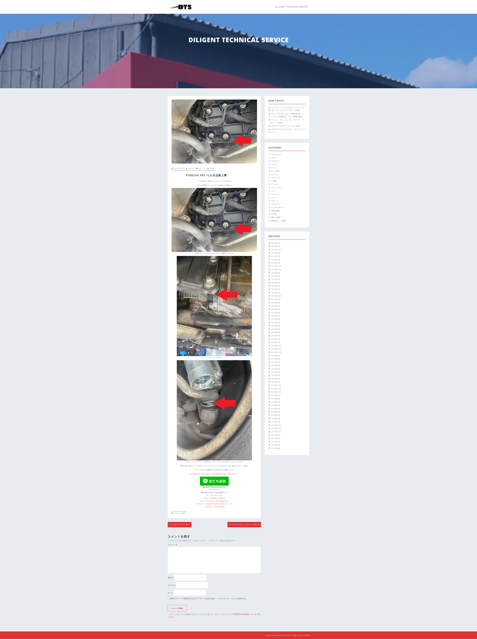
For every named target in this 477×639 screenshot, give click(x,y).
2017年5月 (275, 448)
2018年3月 (275, 415)
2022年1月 (275, 316)
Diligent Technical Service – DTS (219, 504)
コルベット (275, 178)
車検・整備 (210, 168)
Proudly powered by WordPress (278, 635)
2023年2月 (275, 289)
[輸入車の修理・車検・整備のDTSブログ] (181, 7)
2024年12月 (276, 250)
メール (171, 585)
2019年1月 (275, 382)
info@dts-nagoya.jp (217, 498)
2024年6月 (275, 260)
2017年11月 (276, 428)
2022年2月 (275, 313)
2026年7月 (275, 243)
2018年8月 (275, 399)
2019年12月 (276, 346)
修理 (183, 513)
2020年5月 (275, 329)
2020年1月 (275, 342)
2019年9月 (275, 356)
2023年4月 (275, 283)
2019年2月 (275, 379)
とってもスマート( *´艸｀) (179, 525)
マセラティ (275, 204)
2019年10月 (276, 352)
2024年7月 (275, 256)
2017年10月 (276, 432)
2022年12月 (276, 296)
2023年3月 (275, 286)
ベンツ (274, 197)
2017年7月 (275, 442)
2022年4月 (275, 306)
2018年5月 (275, 409)
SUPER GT (275, 161)
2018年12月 (276, 385)
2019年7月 (275, 362)
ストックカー (276, 188)
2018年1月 (275, 422)
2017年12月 (276, 425)
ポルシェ (201, 168)
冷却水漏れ (275, 211)
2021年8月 (275, 319)
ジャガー (274, 184)
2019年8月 (275, 359)
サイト (170, 593)
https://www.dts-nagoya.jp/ (216, 501)
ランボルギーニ (277, 207)
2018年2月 (275, 419)
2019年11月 (276, 349)
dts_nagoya (219, 507)
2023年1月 (275, 293)
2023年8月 (275, 273)
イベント (274, 168)
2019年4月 (275, 372)
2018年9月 (275, 395)
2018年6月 (275, 405)
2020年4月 (275, 333)
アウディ (274, 164)
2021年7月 (275, 323)
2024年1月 (275, 263)
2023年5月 (275, 280)
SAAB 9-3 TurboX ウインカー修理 (285, 126)
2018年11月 (276, 389)
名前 (171, 578)
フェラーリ (275, 194)
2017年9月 (275, 435)
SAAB (273, 158)
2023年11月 (276, 266)
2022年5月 (275, 303)
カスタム (274, 174)
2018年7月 (275, 402)
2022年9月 (275, 299)
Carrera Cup (276, 155)
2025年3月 (275, 246)
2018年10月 (276, 392)
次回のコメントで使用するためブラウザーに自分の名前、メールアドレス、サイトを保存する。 (208, 599)
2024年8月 (275, 253)
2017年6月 (275, 445)
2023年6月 (275, 276)
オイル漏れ (275, 171)
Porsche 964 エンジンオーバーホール (244, 525)
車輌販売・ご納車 (278, 221)
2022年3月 (275, 309)
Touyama (191, 168)
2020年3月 (275, 336)
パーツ (274, 191)
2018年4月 (275, 412)
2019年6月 (275, 366)
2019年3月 (275, 375)
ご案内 (274, 181)
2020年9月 (275, 326)
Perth (299, 635)
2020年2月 (275, 339)
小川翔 (274, 214)
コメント (172, 545)
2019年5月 (275, 369)
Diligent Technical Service (291, 6)
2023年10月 (276, 270)
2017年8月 (275, 438)
